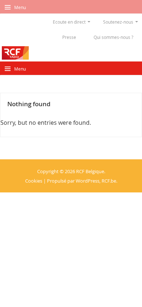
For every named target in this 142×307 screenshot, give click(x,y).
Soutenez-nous (118, 22)
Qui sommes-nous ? (113, 37)
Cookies (33, 181)
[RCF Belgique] (15, 53)
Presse (69, 37)
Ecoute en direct (69, 22)
